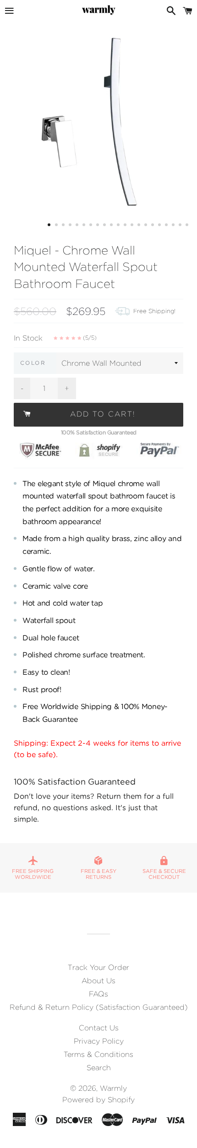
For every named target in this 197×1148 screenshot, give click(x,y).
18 (167, 226)
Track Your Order (98, 967)
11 (119, 226)
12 (126, 226)
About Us (98, 980)
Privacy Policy (99, 1041)
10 (112, 226)
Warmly (113, 1088)
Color (33, 362)
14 (139, 226)
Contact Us (99, 1027)
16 (153, 226)
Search (99, 1067)
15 (146, 226)
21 (187, 226)
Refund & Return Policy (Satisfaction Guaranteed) (99, 1007)
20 (181, 226)
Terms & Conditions (98, 1054)
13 (132, 226)
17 (160, 226)
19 (174, 226)
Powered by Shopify (98, 1099)
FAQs (98, 994)
